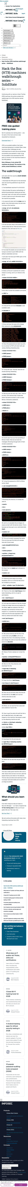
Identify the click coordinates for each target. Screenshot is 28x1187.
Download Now (7, 140)
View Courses (9, 942)
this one (19, 228)
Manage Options (7, 1184)
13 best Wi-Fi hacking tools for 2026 (12, 895)
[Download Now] (7, 853)
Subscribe (6, 1168)
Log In (17, 9)
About (7, 43)
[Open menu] (15, 25)
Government (8, 33)
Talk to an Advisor (9, 47)
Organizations (9, 35)
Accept (20, 1184)
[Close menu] (19, 25)
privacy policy (22, 1172)
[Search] (20, 45)
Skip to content (4, 1)
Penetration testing (7, 59)
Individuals (8, 30)
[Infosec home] (6, 25)
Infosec (4, 55)
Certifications (9, 38)
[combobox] (11, 45)
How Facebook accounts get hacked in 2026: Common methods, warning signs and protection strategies (14, 909)
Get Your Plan (7, 813)
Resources (8, 40)
